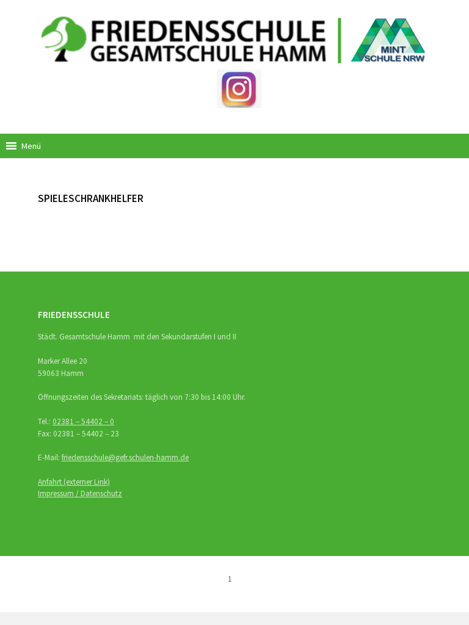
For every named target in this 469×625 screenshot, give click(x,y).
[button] (31, 146)
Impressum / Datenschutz (80, 493)
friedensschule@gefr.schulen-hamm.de (125, 457)
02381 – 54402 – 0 (83, 421)
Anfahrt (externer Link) (74, 482)
